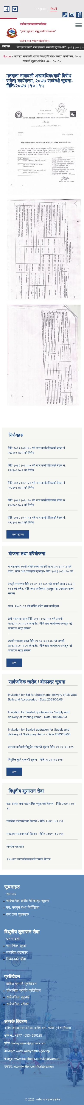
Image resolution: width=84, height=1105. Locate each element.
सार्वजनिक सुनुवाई (18, 997)
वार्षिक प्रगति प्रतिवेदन (21, 984)
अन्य (14, 662)
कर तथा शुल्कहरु (17, 914)
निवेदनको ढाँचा (16, 959)
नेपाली (53, 9)
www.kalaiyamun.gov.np (33, 1051)
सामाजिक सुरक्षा (16, 946)
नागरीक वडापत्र (15, 846)
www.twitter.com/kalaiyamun (34, 1066)
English (41, 9)
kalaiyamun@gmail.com (28, 1043)
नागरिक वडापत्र (17, 952)
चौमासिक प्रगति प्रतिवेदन (23, 990)
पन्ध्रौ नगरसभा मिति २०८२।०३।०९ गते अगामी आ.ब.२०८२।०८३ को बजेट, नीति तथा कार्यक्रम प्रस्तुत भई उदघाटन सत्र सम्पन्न (41, 588)
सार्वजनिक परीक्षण (17, 1004)
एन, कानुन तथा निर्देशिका (22, 907)
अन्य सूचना (18, 534)
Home (7, 56)
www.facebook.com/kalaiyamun (36, 1058)
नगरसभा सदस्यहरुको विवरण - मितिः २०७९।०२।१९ (35, 821)
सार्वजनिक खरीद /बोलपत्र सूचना (27, 901)
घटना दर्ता (13, 939)
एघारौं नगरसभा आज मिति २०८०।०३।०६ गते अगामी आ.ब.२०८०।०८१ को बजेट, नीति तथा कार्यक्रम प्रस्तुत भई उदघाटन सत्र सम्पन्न (40, 645)
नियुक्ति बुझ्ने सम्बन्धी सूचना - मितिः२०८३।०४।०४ (35, 759)
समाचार (11, 894)
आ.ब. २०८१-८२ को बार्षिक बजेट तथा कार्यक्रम (33, 606)
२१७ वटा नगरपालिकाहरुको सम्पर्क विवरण (28, 859)
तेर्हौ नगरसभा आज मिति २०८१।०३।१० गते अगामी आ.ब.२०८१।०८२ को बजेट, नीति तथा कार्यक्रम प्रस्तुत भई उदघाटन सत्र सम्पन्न (40, 623)
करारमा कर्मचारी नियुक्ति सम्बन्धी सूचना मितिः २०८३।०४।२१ (41, 747)
